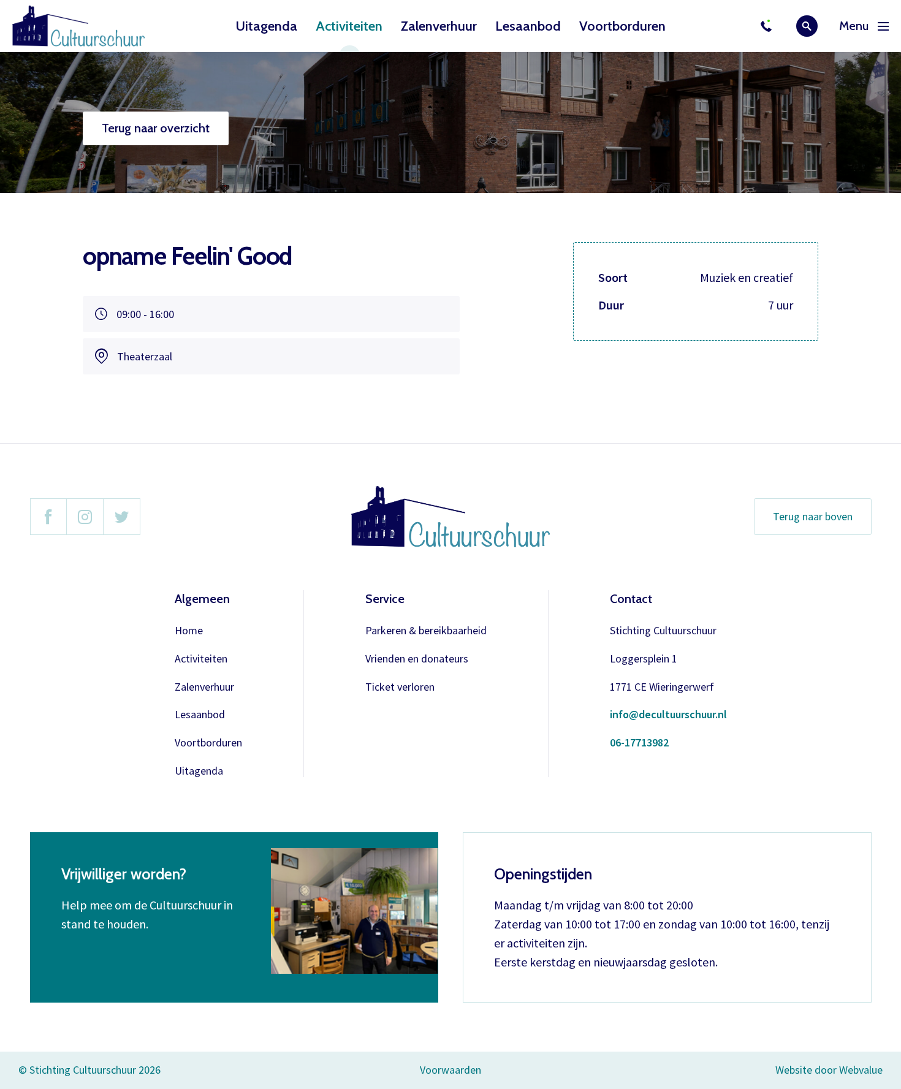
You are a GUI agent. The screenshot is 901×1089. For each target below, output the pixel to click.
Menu (854, 26)
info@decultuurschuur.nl (668, 714)
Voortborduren (622, 26)
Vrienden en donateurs (416, 659)
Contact (631, 598)
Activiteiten (349, 26)
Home (189, 630)
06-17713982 (639, 743)
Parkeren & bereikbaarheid (426, 630)
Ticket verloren (400, 687)
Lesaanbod (528, 26)
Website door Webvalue (829, 1070)
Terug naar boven (813, 516)
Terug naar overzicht (156, 128)
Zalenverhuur (439, 26)
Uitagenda (266, 26)
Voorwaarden (450, 1070)
